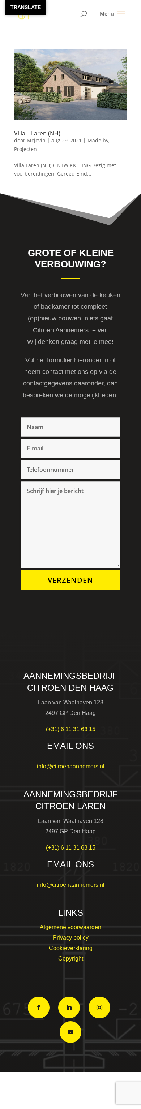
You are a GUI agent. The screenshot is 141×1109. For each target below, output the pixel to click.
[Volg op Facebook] (39, 1007)
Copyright (70, 958)
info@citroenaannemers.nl (70, 766)
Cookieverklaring (71, 948)
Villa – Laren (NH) (37, 133)
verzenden (70, 580)
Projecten (25, 149)
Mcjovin (36, 140)
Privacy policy (71, 938)
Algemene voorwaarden (70, 927)
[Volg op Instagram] (99, 1007)
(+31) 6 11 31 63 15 (70, 729)
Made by (97, 140)
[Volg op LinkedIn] (69, 1007)
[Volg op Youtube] (70, 1032)
